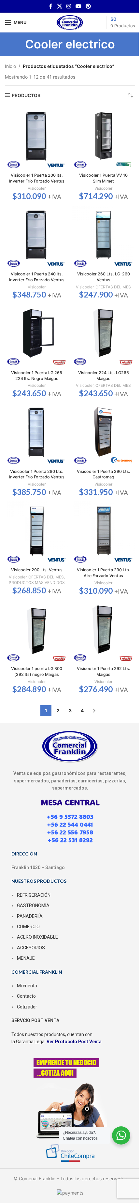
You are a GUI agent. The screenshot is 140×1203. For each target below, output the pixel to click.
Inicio (10, 66)
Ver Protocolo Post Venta (74, 1041)
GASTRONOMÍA (33, 905)
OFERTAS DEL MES (113, 287)
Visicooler (37, 188)
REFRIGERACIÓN (33, 895)
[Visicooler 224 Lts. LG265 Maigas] (103, 335)
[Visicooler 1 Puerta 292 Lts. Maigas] (103, 632)
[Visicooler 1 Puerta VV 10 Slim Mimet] (103, 138)
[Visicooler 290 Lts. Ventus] (36, 533)
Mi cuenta (27, 985)
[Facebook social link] (51, 6)
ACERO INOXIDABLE (37, 937)
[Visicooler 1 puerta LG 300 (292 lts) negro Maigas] (36, 632)
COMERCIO (28, 926)
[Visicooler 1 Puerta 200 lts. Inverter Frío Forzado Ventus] (36, 138)
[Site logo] (70, 22)
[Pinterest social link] (88, 6)
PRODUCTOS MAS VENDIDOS (37, 582)
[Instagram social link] (68, 6)
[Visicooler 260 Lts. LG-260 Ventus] (103, 237)
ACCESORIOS (31, 947)
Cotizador (27, 1006)
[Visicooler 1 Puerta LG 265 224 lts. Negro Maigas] (36, 335)
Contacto (26, 996)
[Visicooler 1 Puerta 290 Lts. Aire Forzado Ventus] (103, 533)
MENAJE (26, 958)
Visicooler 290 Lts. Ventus (37, 569)
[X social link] (59, 6)
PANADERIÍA (30, 916)
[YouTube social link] (78, 6)
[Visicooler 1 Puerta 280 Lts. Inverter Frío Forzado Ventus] (36, 434)
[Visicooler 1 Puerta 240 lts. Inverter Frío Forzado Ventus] (36, 237)
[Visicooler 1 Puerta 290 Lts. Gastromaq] (103, 434)
